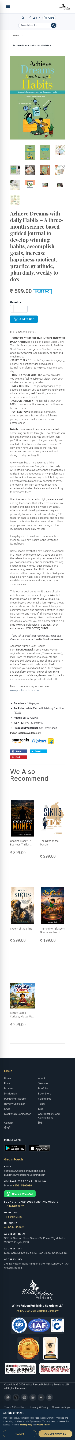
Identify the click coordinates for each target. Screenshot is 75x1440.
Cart (49, 18)
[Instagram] (24, 1397)
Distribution (10, 1093)
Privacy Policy (43, 1425)
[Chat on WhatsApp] (37, 1193)
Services (43, 1083)
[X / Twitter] (16, 1397)
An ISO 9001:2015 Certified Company (38, 1310)
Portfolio (43, 1088)
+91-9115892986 (22, 1185)
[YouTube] (41, 1397)
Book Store (44, 1093)
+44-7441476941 (14, 1227)
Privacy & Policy (39, 1407)
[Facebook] (7, 1397)
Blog (40, 1108)
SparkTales (44, 1098)
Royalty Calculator (14, 1103)
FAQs (7, 1108)
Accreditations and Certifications (49, 1115)
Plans (7, 1083)
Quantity (15, 302)
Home (16, 35)
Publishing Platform (15, 1098)
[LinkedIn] (32, 1397)
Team (41, 1103)
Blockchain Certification (17, 1113)
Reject (19, 1433)
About (41, 1078)
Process (9, 1088)
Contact (8, 1122)
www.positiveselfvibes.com (25, 690)
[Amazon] (49, 1397)
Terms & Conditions (15, 1407)
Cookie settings (61, 1407)
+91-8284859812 (14, 1206)
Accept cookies (55, 1433)
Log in (34, 18)
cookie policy (26, 1425)
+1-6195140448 (13, 1216)
